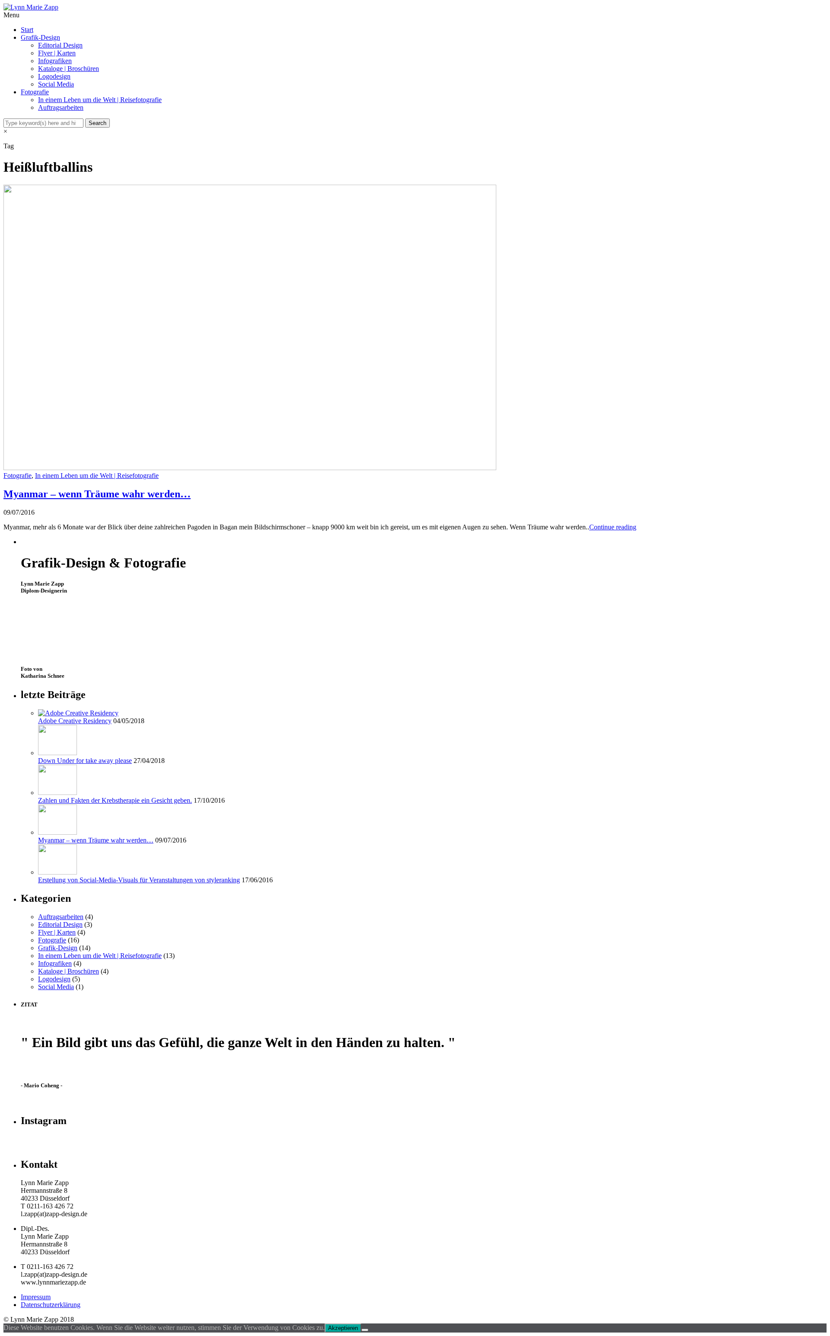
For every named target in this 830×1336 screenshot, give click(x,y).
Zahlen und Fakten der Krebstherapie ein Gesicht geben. (115, 800)
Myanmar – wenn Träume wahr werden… (97, 494)
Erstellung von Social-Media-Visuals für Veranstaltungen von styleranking (139, 880)
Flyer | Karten (57, 53)
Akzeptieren (343, 1328)
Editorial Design (60, 45)
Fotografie (35, 92)
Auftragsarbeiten (60, 107)
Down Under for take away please (85, 760)
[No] (364, 1330)
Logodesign (54, 76)
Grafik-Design (40, 37)
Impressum (36, 1297)
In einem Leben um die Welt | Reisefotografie (100, 99)
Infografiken (55, 60)
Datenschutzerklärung (50, 1304)
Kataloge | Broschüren (68, 68)
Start (27, 29)
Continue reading (612, 527)
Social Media (56, 84)
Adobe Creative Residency (75, 720)
